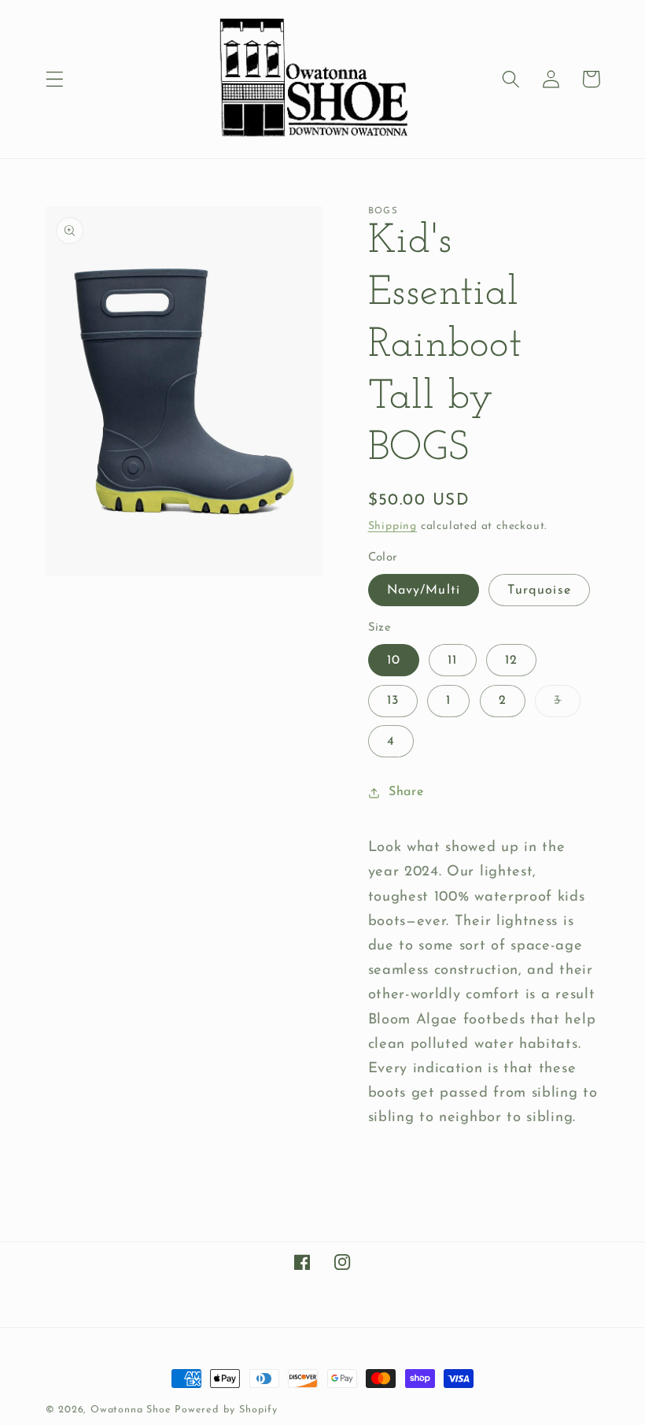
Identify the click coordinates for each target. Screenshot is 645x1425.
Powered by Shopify (226, 1410)
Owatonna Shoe (130, 1410)
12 (511, 660)
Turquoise (538, 590)
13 (393, 700)
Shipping (392, 526)
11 (452, 660)
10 (393, 660)
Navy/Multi (424, 590)
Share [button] (406, 792)
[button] (55, 79)
